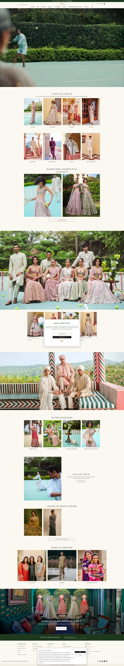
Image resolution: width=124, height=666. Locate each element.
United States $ (62, 333)
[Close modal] (78, 321)
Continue (62, 337)
